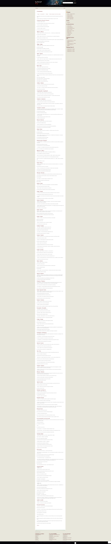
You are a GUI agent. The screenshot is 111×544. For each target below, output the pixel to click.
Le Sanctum (38, 1)
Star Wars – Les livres (69, 29)
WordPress (52, 542)
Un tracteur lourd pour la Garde (52, 539)
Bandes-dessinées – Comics (70, 30)
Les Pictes (36, 536)
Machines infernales (65, 534)
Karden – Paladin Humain (70, 18)
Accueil (49, 5)
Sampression (64, 542)
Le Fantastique (69, 34)
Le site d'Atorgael (67, 533)
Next (64, 8)
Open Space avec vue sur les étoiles (67, 537)
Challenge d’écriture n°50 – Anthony (71, 43)
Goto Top (75, 543)
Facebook (73, 2)
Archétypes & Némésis (70, 16)
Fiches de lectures (52, 5)
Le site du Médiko (53, 533)
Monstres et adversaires (38, 534)
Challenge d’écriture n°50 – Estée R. (71, 40)
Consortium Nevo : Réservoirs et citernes (54, 536)
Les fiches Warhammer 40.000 (70, 28)
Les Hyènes (36, 539)
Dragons (68, 12)
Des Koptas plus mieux (51, 537)
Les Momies (36, 537)
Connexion (68, 22)
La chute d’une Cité (65, 536)
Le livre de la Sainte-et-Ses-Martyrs (67, 539)
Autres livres (68, 35)
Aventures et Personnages (70, 17)
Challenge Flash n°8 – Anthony (71, 51)
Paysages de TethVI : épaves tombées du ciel (54, 534)
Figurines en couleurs (40, 533)
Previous (36, 8)
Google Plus (75, 2)
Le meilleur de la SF (69, 33)
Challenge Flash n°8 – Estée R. (71, 50)
